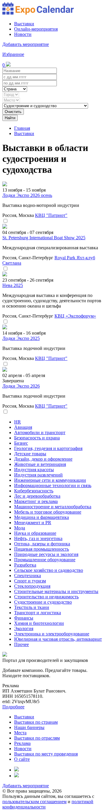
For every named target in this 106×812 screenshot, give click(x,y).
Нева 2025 (12, 285)
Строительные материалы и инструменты (56, 591)
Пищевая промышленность (41, 549)
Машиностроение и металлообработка (52, 506)
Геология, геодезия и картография (48, 448)
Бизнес (21, 443)
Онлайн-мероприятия (36, 28)
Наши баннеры (29, 727)
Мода (19, 527)
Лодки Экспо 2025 (21, 338)
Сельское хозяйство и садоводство (48, 570)
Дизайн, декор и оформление (43, 458)
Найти (10, 118)
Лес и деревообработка (37, 496)
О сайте (22, 759)
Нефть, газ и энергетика (38, 538)
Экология (23, 628)
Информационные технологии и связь (52, 485)
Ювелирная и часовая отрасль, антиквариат (58, 639)
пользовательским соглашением (34, 801)
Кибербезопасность (33, 490)
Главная (22, 128)
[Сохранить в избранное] (5, 221)
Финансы (23, 617)
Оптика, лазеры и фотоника (42, 543)
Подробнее (13, 706)
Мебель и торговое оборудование (47, 511)
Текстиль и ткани (31, 607)
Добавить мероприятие (25, 44)
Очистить (13, 111)
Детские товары (30, 453)
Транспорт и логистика (37, 612)
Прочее (21, 644)
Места (20, 732)
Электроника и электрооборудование (51, 633)
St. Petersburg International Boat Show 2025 (43, 237)
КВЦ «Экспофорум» (75, 315)
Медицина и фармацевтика (41, 517)
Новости (23, 34)
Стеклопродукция (32, 586)
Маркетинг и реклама (36, 501)
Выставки (24, 23)
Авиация (23, 427)
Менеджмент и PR (32, 522)
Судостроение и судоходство (43, 602)
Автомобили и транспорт (39, 432)
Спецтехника (27, 575)
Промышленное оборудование (44, 559)
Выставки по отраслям (37, 737)
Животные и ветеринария (40, 464)
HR (17, 421)
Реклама (22, 743)
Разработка (25, 564)
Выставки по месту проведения (46, 753)
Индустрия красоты (34, 469)
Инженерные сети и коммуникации (50, 480)
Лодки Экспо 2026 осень (27, 195)
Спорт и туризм (30, 580)
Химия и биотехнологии (39, 623)
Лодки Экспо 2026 (21, 385)
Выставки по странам (36, 722)
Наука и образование (35, 533)
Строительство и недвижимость (46, 596)
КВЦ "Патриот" (51, 215)
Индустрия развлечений (38, 474)
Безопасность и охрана (37, 437)
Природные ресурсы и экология (46, 554)
